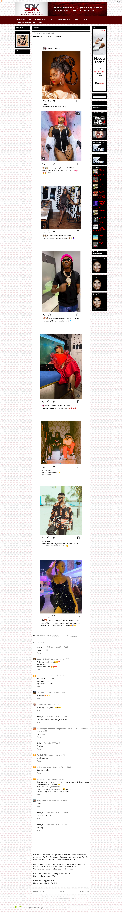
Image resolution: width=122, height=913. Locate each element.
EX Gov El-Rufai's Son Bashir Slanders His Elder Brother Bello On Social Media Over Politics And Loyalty (99, 195)
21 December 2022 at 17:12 (58, 659)
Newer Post (38, 891)
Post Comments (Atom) (66, 899)
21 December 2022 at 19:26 (60, 767)
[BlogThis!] (72, 636)
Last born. (41, 693)
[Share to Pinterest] (76, 636)
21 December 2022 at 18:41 (54, 755)
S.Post (84, 19)
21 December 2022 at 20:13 (56, 801)
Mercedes (40, 779)
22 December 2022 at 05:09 (57, 813)
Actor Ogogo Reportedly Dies (102, 179)
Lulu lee (40, 676)
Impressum (21, 19)
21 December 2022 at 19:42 (55, 779)
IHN (30, 19)
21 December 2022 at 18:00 (53, 705)
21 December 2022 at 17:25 (54, 676)
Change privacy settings (34, 908)
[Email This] (70, 636)
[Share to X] (73, 636)
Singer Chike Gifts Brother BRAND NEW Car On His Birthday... (102, 220)
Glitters (40, 705)
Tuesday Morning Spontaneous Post (102, 237)
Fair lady (40, 755)
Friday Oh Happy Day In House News (102, 186)
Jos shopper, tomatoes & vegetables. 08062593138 (57, 729)
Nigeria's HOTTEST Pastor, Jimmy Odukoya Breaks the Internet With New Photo (99, 172)
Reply (39, 653)
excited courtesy (43, 767)
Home (61, 891)
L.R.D (51, 19)
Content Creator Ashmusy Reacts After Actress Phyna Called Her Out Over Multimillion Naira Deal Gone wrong (99, 229)
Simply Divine (42, 659)
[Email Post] (67, 636)
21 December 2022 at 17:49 (55, 693)
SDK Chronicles (40, 19)
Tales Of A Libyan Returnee (26, 22)
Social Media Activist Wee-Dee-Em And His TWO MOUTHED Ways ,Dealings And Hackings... (99, 205)
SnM (40, 22)
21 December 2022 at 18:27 (57, 717)
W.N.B (76, 19)
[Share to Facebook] (74, 636)
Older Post (84, 891)
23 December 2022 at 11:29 (57, 825)
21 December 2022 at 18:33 (52, 743)
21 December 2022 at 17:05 (57, 647)
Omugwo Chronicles (63, 19)
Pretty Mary (41, 801)
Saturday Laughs (101, 243)
